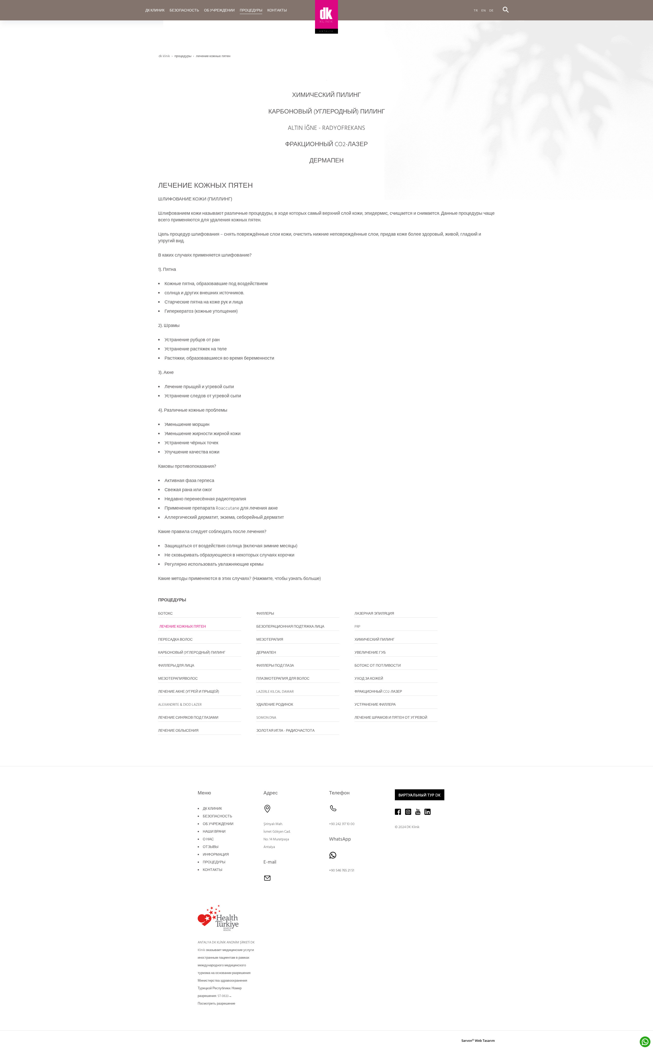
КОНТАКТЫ (212, 869)
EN (483, 10)
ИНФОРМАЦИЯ (216, 854)
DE (491, 10)
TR (476, 10)
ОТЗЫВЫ (210, 847)
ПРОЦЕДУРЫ (214, 862)
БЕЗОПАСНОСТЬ (217, 816)
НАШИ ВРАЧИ (214, 831)
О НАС (208, 839)
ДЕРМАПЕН (326, 160)
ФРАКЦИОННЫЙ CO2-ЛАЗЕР (326, 144)
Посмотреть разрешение (216, 1003)
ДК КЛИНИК (212, 808)
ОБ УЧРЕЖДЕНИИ (218, 824)
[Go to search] (505, 10)
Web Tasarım (485, 1040)
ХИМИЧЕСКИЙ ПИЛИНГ (326, 95)
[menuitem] (155, 10)
